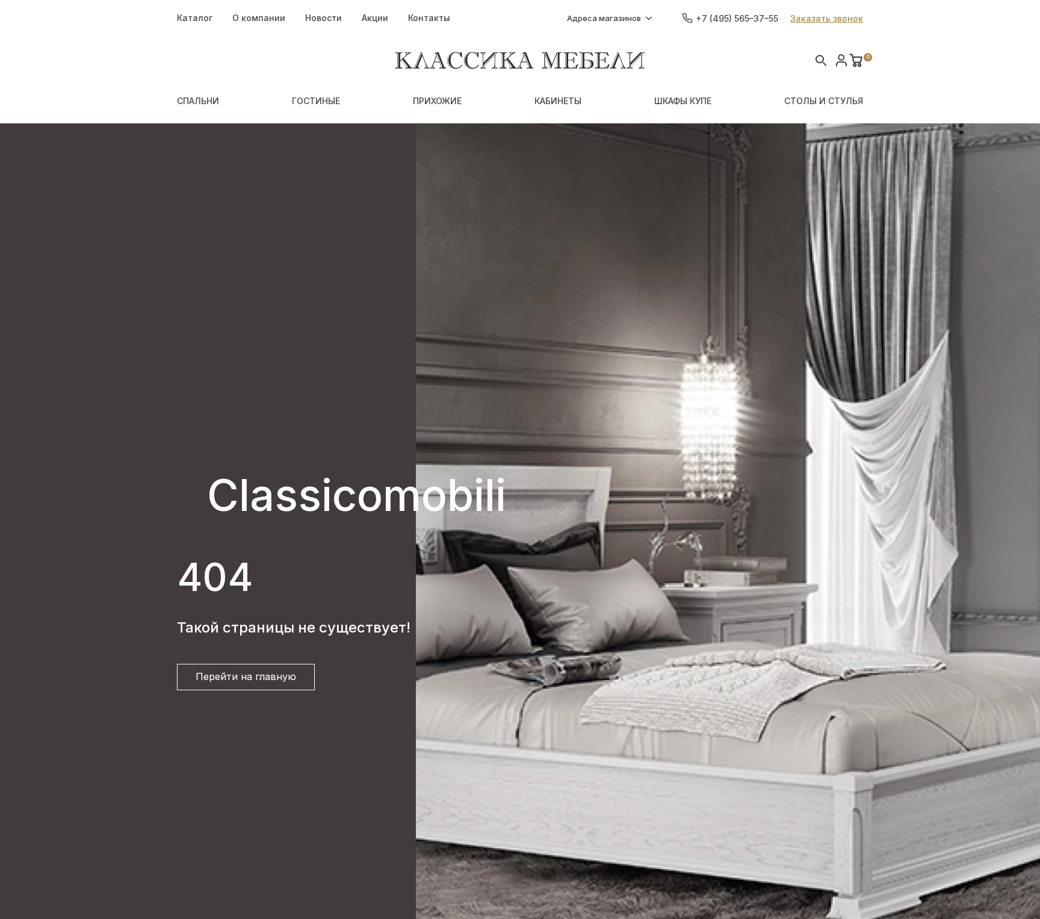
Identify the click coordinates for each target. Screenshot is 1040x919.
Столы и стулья (823, 101)
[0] (856, 60)
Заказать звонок (826, 18)
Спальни (198, 101)
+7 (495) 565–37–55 (737, 18)
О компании (258, 18)
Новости (323, 18)
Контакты (429, 18)
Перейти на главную (246, 676)
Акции (375, 18)
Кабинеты (557, 101)
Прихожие (437, 101)
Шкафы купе (682, 101)
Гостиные (316, 101)
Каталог (194, 18)
